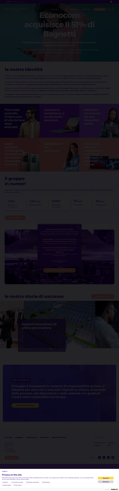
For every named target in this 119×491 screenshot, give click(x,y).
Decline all (106, 481)
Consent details (6, 485)
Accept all (106, 478)
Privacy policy (18, 485)
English (4, 471)
